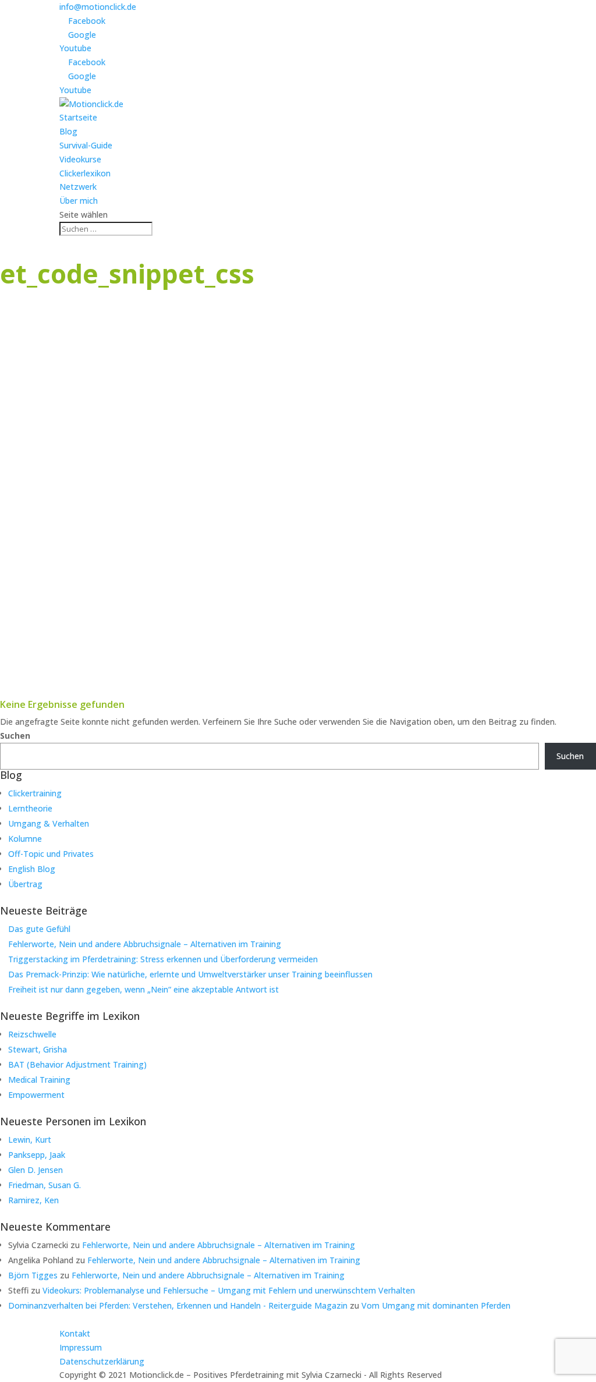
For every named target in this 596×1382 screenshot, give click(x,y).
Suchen (15, 735)
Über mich (78, 200)
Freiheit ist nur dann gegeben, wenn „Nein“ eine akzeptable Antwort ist (143, 989)
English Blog (31, 868)
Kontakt (74, 1333)
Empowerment (36, 1094)
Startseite (78, 117)
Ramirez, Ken (33, 1200)
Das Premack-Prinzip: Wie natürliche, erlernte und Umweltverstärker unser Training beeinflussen (190, 974)
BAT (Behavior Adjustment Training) (77, 1064)
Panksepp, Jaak (36, 1154)
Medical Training (39, 1079)
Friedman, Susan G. (44, 1184)
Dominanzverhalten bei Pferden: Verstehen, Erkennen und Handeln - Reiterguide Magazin (177, 1305)
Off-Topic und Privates (51, 853)
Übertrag (25, 884)
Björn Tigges (33, 1275)
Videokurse (80, 159)
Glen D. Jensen (35, 1169)
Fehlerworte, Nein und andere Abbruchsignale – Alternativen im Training (144, 943)
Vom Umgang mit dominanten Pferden (435, 1305)
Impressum (80, 1347)
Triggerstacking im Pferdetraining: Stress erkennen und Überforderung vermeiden (163, 959)
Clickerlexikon (85, 173)
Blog (68, 131)
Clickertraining (35, 793)
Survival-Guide (85, 145)
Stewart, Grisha (37, 1049)
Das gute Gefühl (39, 928)
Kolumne (25, 838)
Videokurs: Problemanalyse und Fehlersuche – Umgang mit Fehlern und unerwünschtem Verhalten (228, 1290)
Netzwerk (78, 186)
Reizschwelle (32, 1034)
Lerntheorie (30, 808)
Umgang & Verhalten (48, 823)
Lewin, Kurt (29, 1139)
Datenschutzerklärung (101, 1361)
